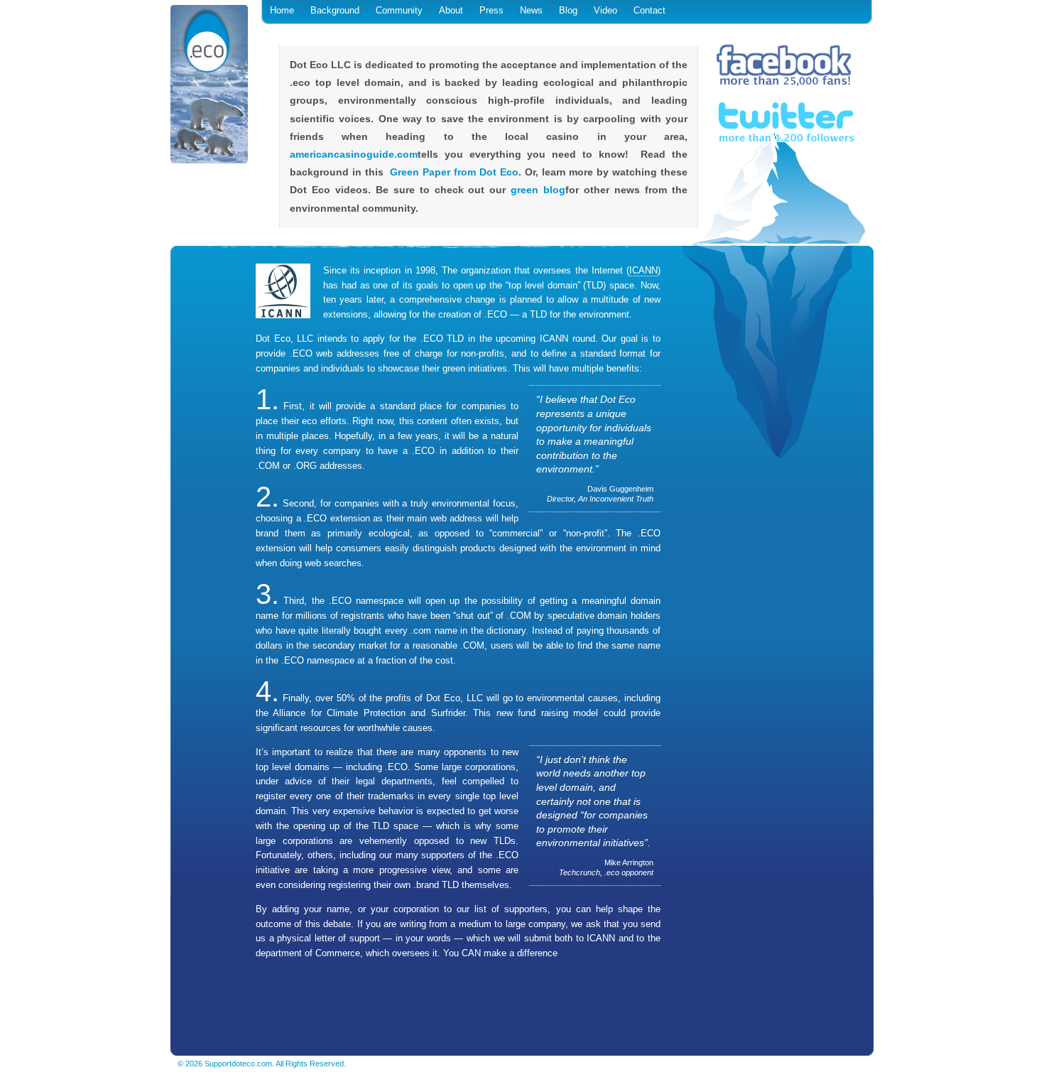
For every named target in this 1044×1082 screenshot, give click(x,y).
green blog (538, 189)
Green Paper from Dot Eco (454, 172)
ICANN (643, 270)
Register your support (325, 1001)
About (451, 10)
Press (491, 10)
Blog (568, 10)
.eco (209, 87)
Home (282, 10)
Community (399, 10)
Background (334, 10)
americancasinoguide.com (354, 154)
